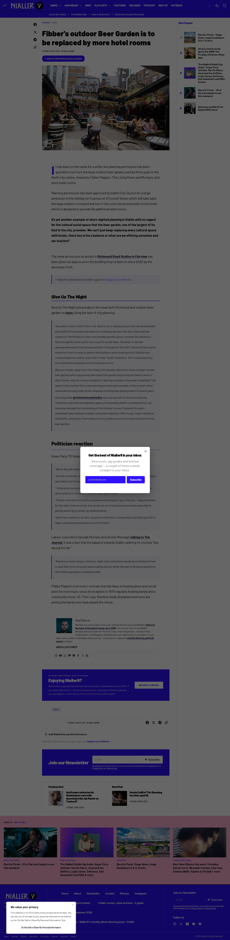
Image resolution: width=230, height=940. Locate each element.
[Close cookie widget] (73, 905)
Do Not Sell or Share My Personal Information (41, 927)
